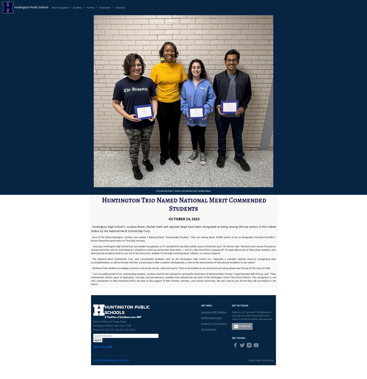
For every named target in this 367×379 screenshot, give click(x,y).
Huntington (120, 307)
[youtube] (256, 345)
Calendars (120, 7)
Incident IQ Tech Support (214, 323)
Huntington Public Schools (31, 7)
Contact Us (244, 326)
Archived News (208, 329)
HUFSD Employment (211, 318)
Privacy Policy (255, 360)
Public (142, 307)
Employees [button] (105, 7)
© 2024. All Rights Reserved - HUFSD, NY (111, 360)
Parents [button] (91, 7)
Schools (115, 312)
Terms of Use (268, 360)
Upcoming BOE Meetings (214, 312)
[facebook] (235, 345)
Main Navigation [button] (60, 7)
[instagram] (249, 345)
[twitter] (242, 345)
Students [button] (78, 7)
